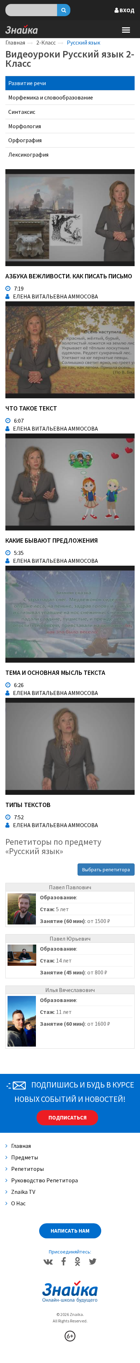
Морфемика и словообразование (50, 97)
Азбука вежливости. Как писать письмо (68, 276)
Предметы (24, 1157)
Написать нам (70, 1230)
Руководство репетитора (44, 1180)
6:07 (19, 420)
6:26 (19, 685)
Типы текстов (28, 805)
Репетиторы (27, 1168)
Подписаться (67, 1117)
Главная (15, 42)
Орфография (25, 140)
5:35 (19, 552)
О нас (18, 1203)
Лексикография (28, 154)
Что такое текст (31, 408)
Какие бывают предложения (51, 540)
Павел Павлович (70, 887)
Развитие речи (27, 83)
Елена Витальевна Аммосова (55, 296)
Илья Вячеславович (70, 989)
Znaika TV (23, 1191)
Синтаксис (21, 111)
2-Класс (46, 42)
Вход (126, 10)
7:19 (19, 288)
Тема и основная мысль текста (55, 672)
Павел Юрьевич (70, 938)
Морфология (24, 126)
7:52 (19, 817)
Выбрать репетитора (106, 869)
